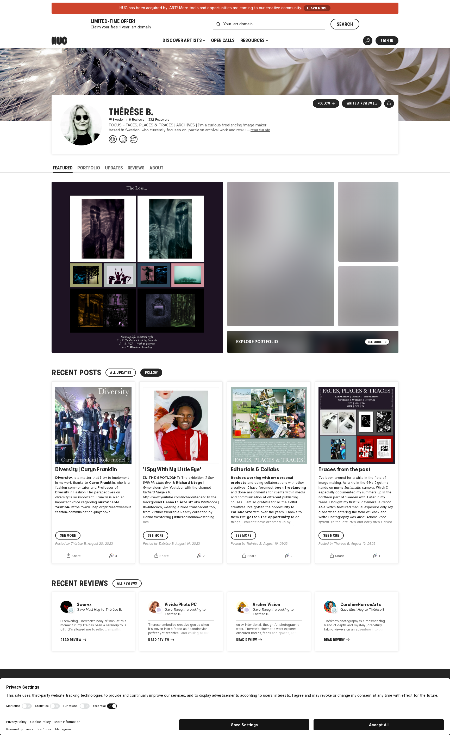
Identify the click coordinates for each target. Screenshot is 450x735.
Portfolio (88, 167)
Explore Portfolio (257, 341)
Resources (253, 40)
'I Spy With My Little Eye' (172, 469)
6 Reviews (136, 119)
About (156, 167)
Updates (114, 167)
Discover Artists (182, 40)
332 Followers (158, 119)
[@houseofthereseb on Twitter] (134, 139)
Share (76, 556)
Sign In (386, 41)
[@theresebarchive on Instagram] (123, 139)
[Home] (59, 40)
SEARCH (345, 24)
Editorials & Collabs (255, 469)
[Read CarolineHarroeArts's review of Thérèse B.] (356, 621)
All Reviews (127, 583)
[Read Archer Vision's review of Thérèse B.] (269, 621)
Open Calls (223, 40)
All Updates (120, 373)
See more (68, 535)
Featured (63, 167)
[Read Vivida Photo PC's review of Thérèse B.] (181, 621)
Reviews (136, 167)
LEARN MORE (317, 8)
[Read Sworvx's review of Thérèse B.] (93, 621)
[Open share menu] (389, 103)
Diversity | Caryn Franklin (86, 469)
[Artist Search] (367, 40)
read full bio (260, 130)
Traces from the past (344, 469)
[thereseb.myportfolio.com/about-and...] (113, 139)
